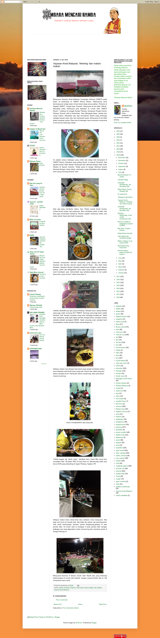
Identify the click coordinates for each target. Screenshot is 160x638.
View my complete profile (122, 122)
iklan (117, 355)
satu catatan (98, 587)
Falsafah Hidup (123, 180)
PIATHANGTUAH (36, 349)
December (122, 157)
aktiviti (61, 587)
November (122, 160)
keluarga (119, 371)
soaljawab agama (122, 466)
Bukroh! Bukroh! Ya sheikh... (124, 176)
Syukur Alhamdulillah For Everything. (42, 151)
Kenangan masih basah (124, 378)
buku (117, 329)
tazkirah (118, 471)
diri (117, 337)
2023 (118, 140)
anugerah (119, 319)
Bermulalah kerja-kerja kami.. (124, 247)
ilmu (117, 358)
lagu (117, 393)
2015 (118, 282)
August (121, 169)
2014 (118, 285)
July (120, 172)
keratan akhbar (121, 383)
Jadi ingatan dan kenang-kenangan (124, 237)
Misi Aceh (119, 404)
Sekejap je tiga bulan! (125, 197)
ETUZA (32, 145)
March (120, 267)
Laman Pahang (35, 294)
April (120, 264)
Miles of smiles (35, 219)
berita (118, 324)
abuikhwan (128, 106)
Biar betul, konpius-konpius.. (124, 229)
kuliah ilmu (119, 391)
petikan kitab (120, 435)
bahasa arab (120, 322)
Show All (43, 363)
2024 (118, 137)
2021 (118, 146)
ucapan (118, 479)
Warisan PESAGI (36, 305)
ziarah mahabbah (121, 495)
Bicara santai (120, 327)
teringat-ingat (120, 474)
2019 (118, 152)
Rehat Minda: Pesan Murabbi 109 (125, 190)
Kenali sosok (120, 376)
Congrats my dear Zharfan (42, 223)
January (121, 273)
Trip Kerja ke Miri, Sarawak (42, 276)
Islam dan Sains (121, 363)
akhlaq (118, 311)
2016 (118, 279)
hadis (117, 353)
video (117, 484)
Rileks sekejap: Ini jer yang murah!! (125, 242)
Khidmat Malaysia (122, 386)
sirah (117, 463)
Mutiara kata (120, 409)
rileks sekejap (89, 587)
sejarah (118, 461)
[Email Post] (77, 585)
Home (80, 604)
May (120, 261)
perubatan (119, 430)
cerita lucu (119, 332)
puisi (117, 445)
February (121, 270)
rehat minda (80, 587)
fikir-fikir (118, 342)
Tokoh (118, 476)
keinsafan (119, 368)
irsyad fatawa (120, 360)
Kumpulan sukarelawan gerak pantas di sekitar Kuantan (37, 298)
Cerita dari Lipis (35, 333)
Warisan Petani (35, 161)
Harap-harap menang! (125, 233)
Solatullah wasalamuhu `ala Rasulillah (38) (124, 208)
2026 (118, 131)
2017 (118, 276)
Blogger (94, 623)
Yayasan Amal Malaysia (61, 590)
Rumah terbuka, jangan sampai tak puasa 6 (125, 252)
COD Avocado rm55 (36, 307)
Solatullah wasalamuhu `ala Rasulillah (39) (124, 184)
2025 (118, 134)
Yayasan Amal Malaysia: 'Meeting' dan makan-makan (125, 202)
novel (117, 414)
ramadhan (119, 448)
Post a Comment (61, 600)
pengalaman (120, 422)
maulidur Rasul (121, 401)
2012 (118, 291)
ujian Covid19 (120, 481)
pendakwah (119, 419)
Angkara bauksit (121, 316)
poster (118, 440)
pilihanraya (119, 437)
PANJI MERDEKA (42, 207)
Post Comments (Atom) (71, 608)
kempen (118, 373)
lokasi (118, 396)
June (120, 258)
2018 (118, 155)
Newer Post (57, 604)
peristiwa (66, 587)
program (73, 587)
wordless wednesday (123, 487)
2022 (118, 143)
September (122, 166)
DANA (32, 235)
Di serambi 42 (122, 194)
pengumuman (120, 424)
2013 (118, 288)
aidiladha (119, 306)
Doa (117, 340)
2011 (118, 294)
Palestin (118, 417)
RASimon (79, 623)
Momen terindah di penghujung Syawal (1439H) (125, 223)
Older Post (102, 604)
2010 (118, 297)
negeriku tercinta (121, 411)
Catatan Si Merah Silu (37, 129)
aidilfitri (118, 309)
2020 (118, 149)
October (121, 163)
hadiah (118, 350)
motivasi (119, 406)
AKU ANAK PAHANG (37, 312)
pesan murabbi (121, 432)
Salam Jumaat (121, 455)
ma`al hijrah (120, 399)
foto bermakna (121, 347)
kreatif (118, 388)
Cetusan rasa (120, 335)
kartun (118, 366)
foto (117, 345)
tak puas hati (120, 468)
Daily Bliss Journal (36, 272)
